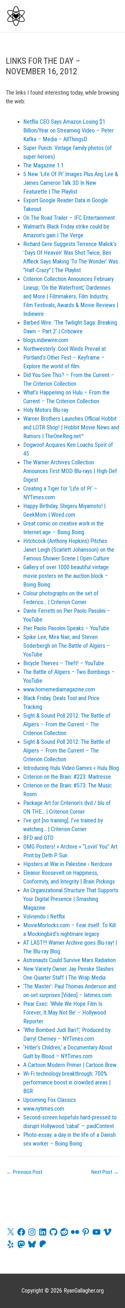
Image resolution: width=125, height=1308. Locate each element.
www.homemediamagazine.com (59, 689)
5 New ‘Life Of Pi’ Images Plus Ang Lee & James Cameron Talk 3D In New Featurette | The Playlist (70, 183)
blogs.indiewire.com (45, 340)
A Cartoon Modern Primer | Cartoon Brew (70, 1064)
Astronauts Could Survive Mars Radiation (69, 960)
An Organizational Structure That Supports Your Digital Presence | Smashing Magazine (70, 899)
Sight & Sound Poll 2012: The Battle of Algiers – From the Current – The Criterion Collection (66, 724)
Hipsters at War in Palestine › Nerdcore (67, 864)
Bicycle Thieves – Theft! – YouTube (63, 663)
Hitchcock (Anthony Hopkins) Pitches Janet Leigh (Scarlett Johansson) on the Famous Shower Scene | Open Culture (68, 549)
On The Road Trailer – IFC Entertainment (69, 217)
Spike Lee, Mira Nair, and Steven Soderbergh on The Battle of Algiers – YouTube (66, 645)
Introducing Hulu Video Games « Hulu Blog (71, 767)
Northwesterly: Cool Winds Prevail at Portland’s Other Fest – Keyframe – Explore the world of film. (64, 357)
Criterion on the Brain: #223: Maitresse (67, 776)
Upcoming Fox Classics (49, 1099)
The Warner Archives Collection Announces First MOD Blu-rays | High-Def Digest (70, 471)
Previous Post (24, 1172)
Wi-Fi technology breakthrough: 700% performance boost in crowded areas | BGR (66, 1082)
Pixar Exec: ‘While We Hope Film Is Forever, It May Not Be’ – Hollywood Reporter (64, 1012)
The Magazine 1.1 (43, 165)
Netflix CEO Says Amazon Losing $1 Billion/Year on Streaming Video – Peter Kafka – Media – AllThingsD (68, 130)
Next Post (105, 1172)
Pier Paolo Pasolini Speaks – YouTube (66, 628)
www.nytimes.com (43, 1108)
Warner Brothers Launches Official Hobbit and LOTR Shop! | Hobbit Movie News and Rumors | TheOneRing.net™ (71, 427)
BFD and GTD (38, 837)
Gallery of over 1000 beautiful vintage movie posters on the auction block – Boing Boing (66, 576)
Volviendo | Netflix (44, 916)
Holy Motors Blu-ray (45, 409)
